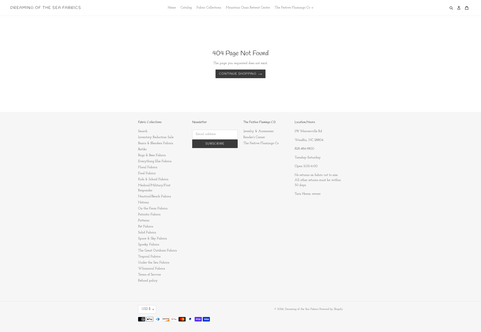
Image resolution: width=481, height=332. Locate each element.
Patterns (143, 220)
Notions (143, 202)
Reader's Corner (254, 137)
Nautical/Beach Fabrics (154, 196)
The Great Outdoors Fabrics (157, 250)
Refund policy (148, 280)
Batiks (142, 149)
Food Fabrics (147, 173)
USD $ (146, 309)
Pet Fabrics (145, 226)
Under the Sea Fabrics (153, 262)
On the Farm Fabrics (152, 208)
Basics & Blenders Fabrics (155, 143)
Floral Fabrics (147, 167)
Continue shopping (237, 74)
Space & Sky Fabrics (152, 238)
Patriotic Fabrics (149, 214)
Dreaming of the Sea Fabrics (45, 8)
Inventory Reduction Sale (156, 137)
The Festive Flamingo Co (261, 143)
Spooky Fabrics (148, 244)
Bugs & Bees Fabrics (152, 155)
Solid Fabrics (147, 232)
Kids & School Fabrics (153, 179)
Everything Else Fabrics (155, 161)
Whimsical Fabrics (151, 268)
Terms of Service (149, 274)
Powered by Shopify (331, 309)
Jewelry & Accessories (258, 131)
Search (142, 131)
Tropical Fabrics (149, 256)
